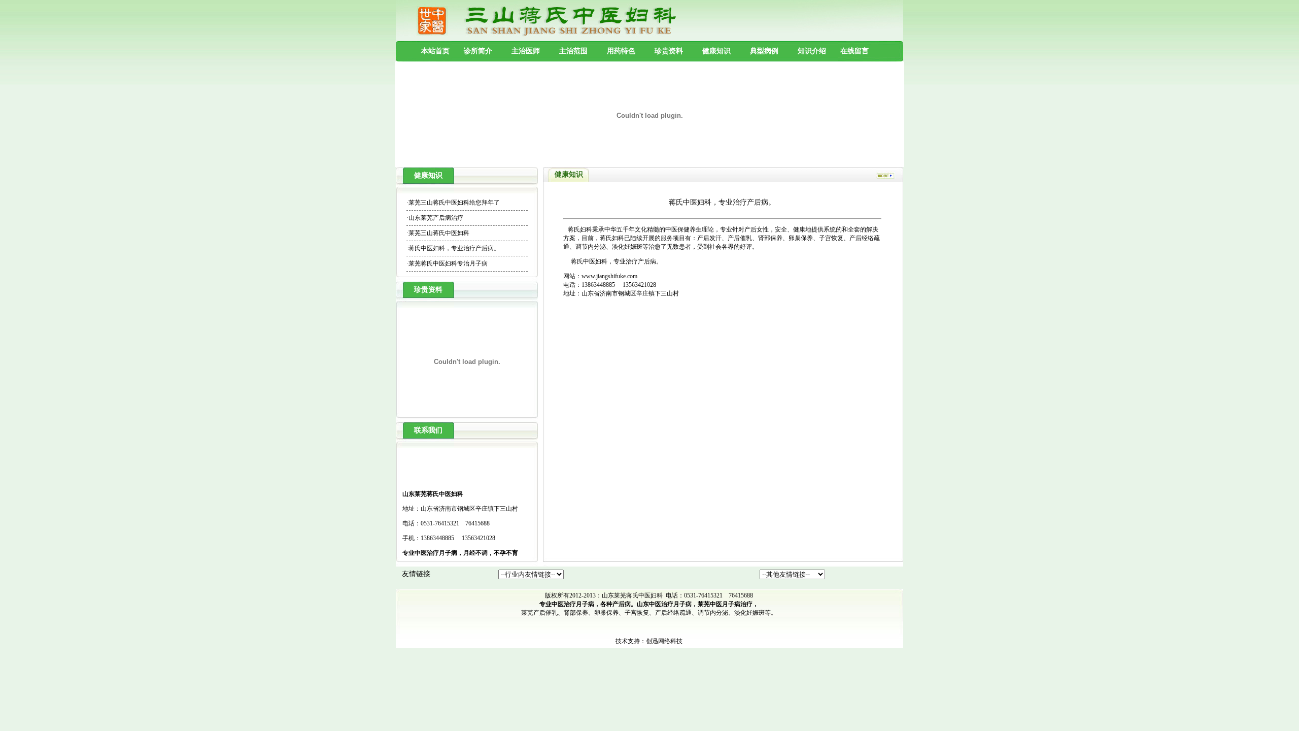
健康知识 (716, 51)
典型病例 (764, 51)
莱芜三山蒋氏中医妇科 (438, 233)
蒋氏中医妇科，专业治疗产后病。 (454, 248)
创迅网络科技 (664, 641)
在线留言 (854, 51)
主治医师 (525, 51)
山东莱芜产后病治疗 (435, 217)
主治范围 (573, 51)
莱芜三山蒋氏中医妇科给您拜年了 (454, 202)
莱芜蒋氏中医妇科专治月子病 (448, 263)
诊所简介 (478, 51)
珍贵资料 (669, 51)
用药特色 (621, 51)
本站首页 (435, 51)
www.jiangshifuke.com (609, 276)
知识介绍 (812, 51)
